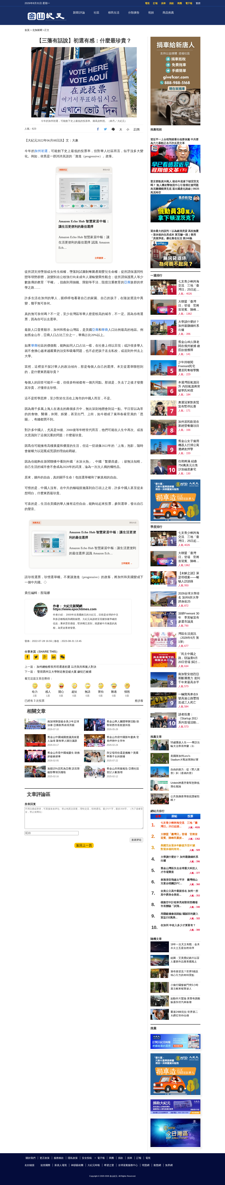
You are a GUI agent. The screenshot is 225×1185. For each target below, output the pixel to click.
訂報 (155, 3)
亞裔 (127, 282)
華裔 (105, 329)
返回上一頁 (84, 845)
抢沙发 (139, 700)
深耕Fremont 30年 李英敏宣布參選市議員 (188, 617)
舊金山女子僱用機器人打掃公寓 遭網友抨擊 (188, 445)
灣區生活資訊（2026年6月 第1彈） (188, 637)
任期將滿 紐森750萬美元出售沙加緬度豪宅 (188, 465)
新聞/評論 (79, 12)
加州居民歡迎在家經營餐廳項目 (188, 423)
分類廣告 (133, 12)
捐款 (171, 3)
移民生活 (113, 12)
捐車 (163, 3)
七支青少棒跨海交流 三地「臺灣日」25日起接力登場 (188, 286)
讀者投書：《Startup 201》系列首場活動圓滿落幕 (188, 718)
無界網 (169, 1165)
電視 (147, 3)
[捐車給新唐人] (175, 124)
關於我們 (31, 1158)
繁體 (198, 3)
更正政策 (45, 1158)
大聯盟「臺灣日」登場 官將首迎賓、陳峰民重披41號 (188, 306)
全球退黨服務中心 (128, 1165)
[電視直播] (175, 1146)
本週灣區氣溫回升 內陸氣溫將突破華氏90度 (189, 386)
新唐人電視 (60, 1165)
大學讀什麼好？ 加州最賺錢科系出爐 (188, 325)
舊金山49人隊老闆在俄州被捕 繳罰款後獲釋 (189, 346)
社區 (96, 12)
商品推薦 (168, 12)
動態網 (157, 1165)
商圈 (179, 3)
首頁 (27, 30)
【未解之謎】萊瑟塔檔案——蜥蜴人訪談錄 (188, 577)
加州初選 (41, 151)
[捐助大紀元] (175, 1113)
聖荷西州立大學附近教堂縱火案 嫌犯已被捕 (64, 671)
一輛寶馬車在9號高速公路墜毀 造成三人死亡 (188, 698)
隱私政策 (73, 1158)
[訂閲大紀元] (175, 1047)
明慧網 (145, 1165)
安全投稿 (87, 1158)
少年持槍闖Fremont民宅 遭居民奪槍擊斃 (188, 366)
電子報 (188, 3)
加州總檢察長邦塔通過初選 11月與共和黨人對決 (66, 666)
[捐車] (175, 520)
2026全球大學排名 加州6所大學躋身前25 (189, 597)
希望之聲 (109, 1165)
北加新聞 (37, 30)
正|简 (136, 129)
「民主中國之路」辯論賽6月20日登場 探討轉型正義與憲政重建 (189, 658)
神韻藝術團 (77, 1165)
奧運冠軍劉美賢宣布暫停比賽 (188, 404)
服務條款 (59, 1158)
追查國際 (45, 1165)
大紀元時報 (94, 1165)
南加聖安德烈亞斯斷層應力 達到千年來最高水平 (189, 678)
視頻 (151, 12)
